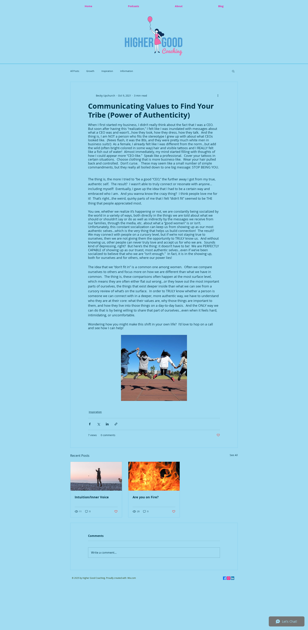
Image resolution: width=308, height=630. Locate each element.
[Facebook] (224, 578)
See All (234, 455)
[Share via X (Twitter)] (98, 424)
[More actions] (218, 95)
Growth (90, 71)
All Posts (74, 71)
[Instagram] (228, 578)
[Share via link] (116, 424)
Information (126, 71)
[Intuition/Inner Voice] (96, 476)
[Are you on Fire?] (154, 476)
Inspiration (107, 71)
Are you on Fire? (146, 497)
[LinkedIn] (232, 578)
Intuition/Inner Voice (92, 497)
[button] (153, 35)
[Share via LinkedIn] (107, 424)
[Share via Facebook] (89, 424)
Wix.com (131, 577)
